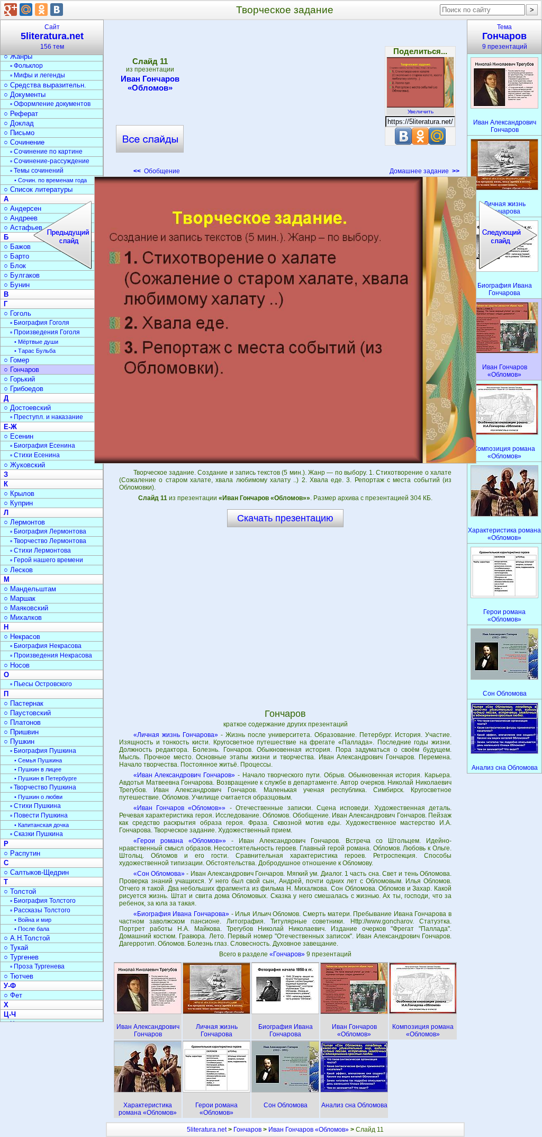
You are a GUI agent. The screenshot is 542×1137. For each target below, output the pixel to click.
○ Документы (25, 95)
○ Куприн (18, 503)
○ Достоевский (27, 408)
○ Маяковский (26, 608)
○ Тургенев (21, 957)
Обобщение (156, 171)
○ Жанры (18, 56)
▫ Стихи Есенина (35, 455)
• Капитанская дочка (41, 825)
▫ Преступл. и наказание (46, 417)
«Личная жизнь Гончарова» (175, 735)
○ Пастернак (23, 703)
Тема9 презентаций (504, 36)
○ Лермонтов (24, 522)
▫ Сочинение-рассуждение (49, 161)
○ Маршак (19, 598)
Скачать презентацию (285, 518)
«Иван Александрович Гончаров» (184, 775)
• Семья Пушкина (38, 760)
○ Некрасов (22, 637)
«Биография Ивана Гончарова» (181, 914)
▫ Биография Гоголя (39, 322)
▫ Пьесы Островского (41, 684)
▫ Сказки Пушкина (36, 834)
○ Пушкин (19, 741)
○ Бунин (17, 285)
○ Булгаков (22, 275)
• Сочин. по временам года (50, 180)
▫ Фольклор (26, 65)
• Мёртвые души (36, 342)
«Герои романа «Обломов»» (179, 841)
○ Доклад (19, 123)
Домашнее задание (424, 171)
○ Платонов (22, 722)
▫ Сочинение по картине (46, 151)
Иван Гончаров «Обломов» (150, 83)
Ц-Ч (10, 1014)
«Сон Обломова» (159, 873)
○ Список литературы (38, 189)
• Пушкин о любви (38, 797)
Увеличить (420, 111)
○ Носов (17, 665)
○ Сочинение (24, 142)
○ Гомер (16, 360)
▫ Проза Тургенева (37, 966)
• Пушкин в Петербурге (45, 778)
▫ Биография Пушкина (43, 750)
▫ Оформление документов (50, 104)
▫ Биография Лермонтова (48, 531)
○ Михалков (23, 617)
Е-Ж (10, 427)
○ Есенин (18, 436)
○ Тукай (16, 948)
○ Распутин (22, 853)
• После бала (31, 929)
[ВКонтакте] (56, 9)
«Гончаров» (287, 954)
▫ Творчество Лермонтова (48, 541)
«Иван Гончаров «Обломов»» (179, 808)
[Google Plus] (10, 9)
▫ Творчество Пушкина (43, 787)
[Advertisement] (285, 100)
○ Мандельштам (30, 589)
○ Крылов (19, 494)
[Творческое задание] (285, 320)
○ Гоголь (17, 313)
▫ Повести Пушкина (39, 815)
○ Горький (19, 379)
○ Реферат (21, 114)
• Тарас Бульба (35, 351)
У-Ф (10, 986)
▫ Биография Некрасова (46, 646)
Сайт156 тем (52, 36)
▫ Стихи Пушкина (35, 806)
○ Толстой (20, 891)
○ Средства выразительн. (45, 85)
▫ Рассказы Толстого (40, 910)
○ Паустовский (27, 713)
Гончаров (247, 1129)
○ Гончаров (21, 370)
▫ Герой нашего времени (46, 560)
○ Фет (13, 995)
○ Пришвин (21, 732)
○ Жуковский (24, 465)
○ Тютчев (18, 976)
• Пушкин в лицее (37, 769)
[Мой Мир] (26, 9)
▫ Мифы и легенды (37, 75)
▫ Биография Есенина (42, 445)
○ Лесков (18, 570)
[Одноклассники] (41, 9)
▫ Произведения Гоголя (45, 332)
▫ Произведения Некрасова (51, 655)
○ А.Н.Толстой (27, 938)
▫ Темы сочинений (37, 170)
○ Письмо (19, 133)
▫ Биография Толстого (43, 900)
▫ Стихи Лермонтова (40, 550)
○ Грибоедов (23, 389)
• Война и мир (32, 920)
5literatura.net (207, 1129)
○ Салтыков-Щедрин (36, 872)
